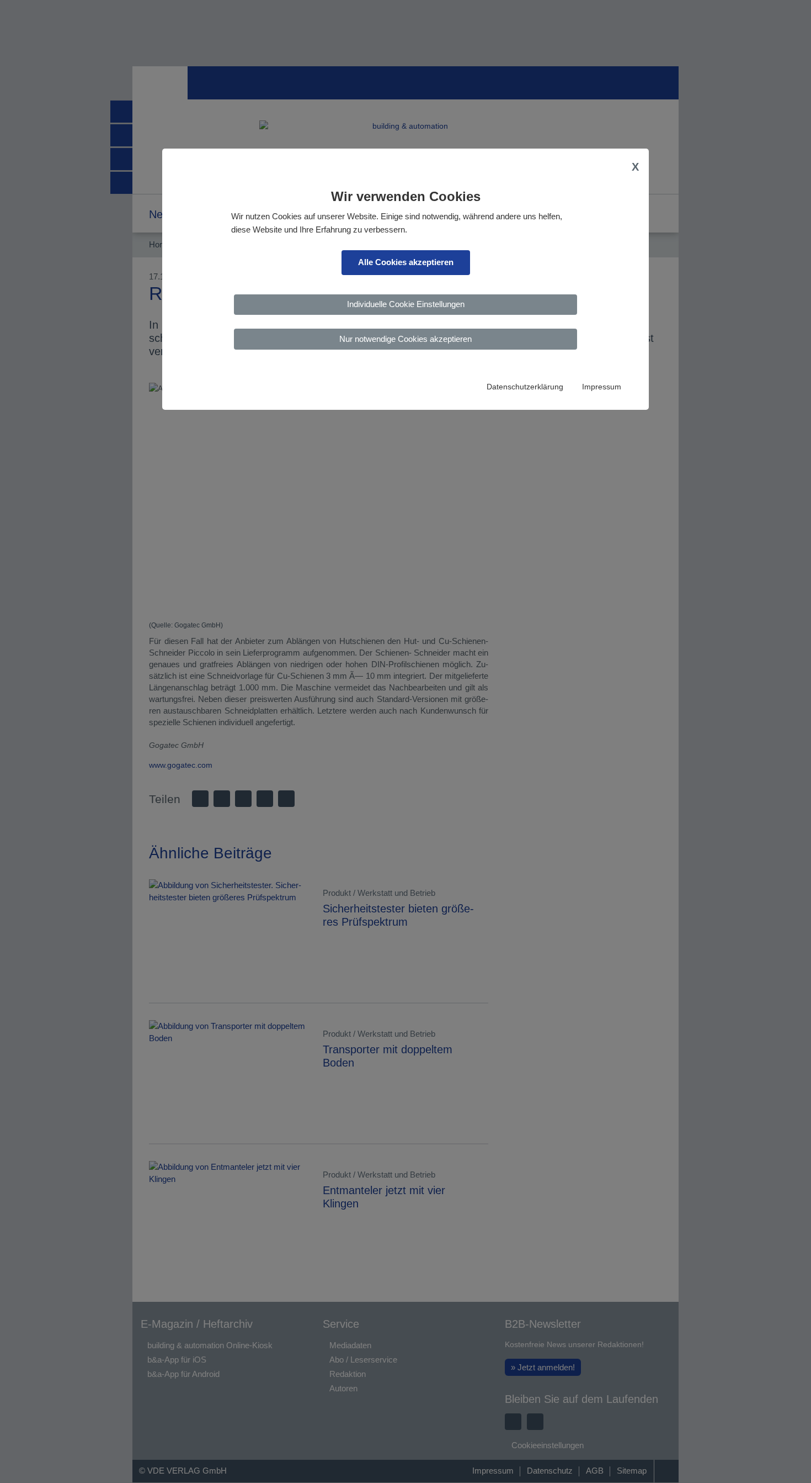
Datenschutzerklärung (525, 387)
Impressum (601, 387)
